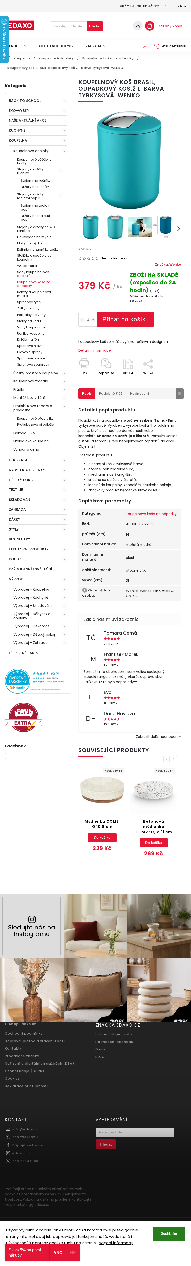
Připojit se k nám (27, 1145)
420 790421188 (25, 1161)
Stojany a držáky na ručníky (33, 171)
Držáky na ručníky (35, 187)
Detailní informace (94, 350)
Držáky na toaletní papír (35, 218)
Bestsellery (19, 539)
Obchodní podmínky (24, 1033)
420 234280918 (25, 1137)
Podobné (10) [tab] (111, 393)
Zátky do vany (28, 308)
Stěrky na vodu (29, 321)
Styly (14, 529)
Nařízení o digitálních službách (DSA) (39, 1063)
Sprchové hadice (31, 358)
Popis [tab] (87, 393)
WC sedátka (27, 266)
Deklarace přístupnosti (26, 1086)
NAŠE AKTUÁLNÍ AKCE (27, 120)
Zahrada (17, 509)
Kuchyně (17, 130)
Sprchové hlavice (31, 346)
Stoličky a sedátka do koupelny (34, 257)
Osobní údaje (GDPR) (24, 1071)
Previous (167, 759)
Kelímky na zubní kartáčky (38, 249)
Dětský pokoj (22, 479)
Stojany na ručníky (35, 180)
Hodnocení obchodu (114, 1042)
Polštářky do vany (31, 315)
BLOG (100, 1057)
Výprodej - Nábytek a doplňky (31, 616)
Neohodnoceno (114, 258)
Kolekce (16, 559)
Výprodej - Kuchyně (30, 597)
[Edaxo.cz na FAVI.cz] (23, 730)
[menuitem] (18, 46)
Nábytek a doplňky (27, 469)
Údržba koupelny (31, 333)
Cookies (12, 1078)
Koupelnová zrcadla (30, 381)
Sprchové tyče (29, 302)
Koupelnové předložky (35, 418)
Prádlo (18, 389)
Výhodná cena (26, 449)
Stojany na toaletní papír (36, 207)
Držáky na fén (28, 340)
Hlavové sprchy (29, 352)
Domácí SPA (24, 433)
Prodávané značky (22, 1056)
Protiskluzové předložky (36, 424)
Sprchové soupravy (33, 364)
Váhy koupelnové (31, 327)
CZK (179, 6)
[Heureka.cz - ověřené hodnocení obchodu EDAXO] (38, 692)
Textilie (16, 489)
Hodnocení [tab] (139, 393)
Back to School (25, 100)
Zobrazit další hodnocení (157, 736)
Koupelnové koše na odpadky (33, 284)
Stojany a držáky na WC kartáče (36, 229)
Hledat (95, 26)
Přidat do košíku (125, 319)
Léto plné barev (24, 653)
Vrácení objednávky (139, 6)
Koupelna (18, 140)
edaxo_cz (21, 1153)
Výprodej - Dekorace (31, 626)
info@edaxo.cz (26, 1129)
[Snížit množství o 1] (82, 320)
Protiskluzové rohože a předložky (32, 408)
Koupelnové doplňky (31, 150)
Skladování (20, 499)
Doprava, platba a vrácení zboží (35, 1041)
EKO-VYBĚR (19, 110)
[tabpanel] (102, 812)
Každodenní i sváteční (30, 569)
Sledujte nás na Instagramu (31, 930)
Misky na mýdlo (29, 243)
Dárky (14, 519)
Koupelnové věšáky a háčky (34, 161)
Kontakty (13, 1048)
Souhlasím (169, 1233)
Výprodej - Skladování (32, 605)
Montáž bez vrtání (29, 397)
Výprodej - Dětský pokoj (34, 634)
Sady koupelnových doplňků (33, 274)
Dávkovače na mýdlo (34, 237)
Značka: (168, 264)
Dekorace (18, 459)
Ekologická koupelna (31, 441)
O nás (101, 1049)
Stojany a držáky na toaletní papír (33, 196)
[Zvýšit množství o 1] (93, 320)
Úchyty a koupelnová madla (34, 294)
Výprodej (18, 579)
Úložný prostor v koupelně (35, 373)
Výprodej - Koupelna (31, 589)
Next (174, 759)
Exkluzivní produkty (28, 549)
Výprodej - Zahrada (30, 642)
